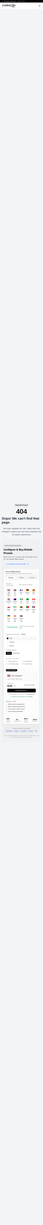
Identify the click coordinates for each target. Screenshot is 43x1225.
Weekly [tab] (21, 578)
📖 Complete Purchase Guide (15, 564)
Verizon (11, 646)
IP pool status (21, 1)
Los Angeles (23, 730)
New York (30, 730)
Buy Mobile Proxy (20, 690)
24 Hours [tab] (32, 578)
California (16, 730)
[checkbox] (7, 638)
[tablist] (21, 577)
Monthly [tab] (11, 578)
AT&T (10, 638)
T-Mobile (11, 642)
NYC (36, 730)
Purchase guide (30, 694)
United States (9, 730)
